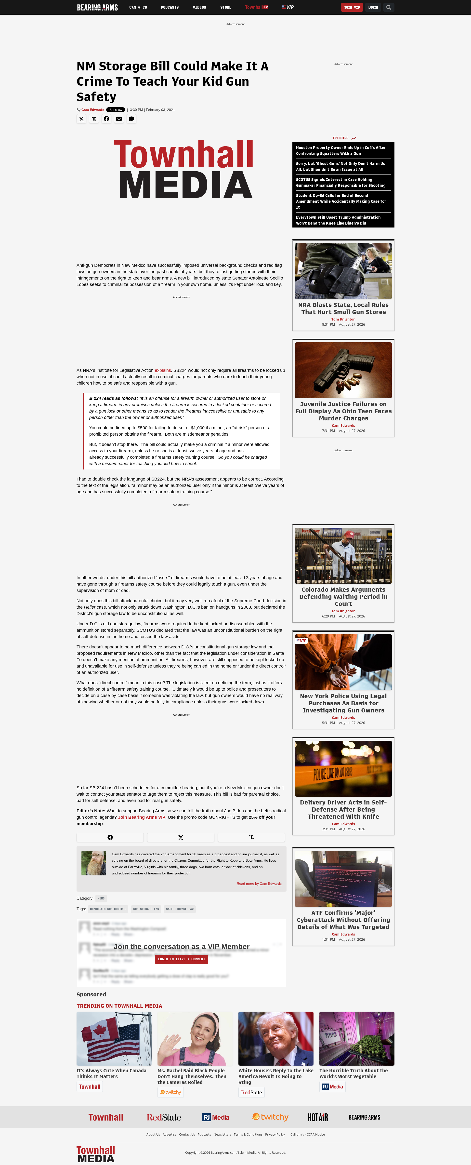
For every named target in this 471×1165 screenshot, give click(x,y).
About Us (153, 1134)
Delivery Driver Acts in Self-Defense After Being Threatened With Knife (343, 809)
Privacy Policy (275, 1134)
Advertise (169, 1134)
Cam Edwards (92, 110)
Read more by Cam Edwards (259, 883)
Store (225, 7)
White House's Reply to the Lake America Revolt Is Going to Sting (276, 1076)
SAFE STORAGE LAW (180, 909)
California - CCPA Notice (307, 1134)
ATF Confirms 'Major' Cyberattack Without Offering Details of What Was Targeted (343, 920)
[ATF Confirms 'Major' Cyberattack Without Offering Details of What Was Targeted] (343, 879)
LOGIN (373, 7)
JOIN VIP (352, 7)
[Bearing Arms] (97, 7)
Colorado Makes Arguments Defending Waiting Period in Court (343, 596)
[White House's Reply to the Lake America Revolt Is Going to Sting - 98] (276, 1039)
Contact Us (187, 1134)
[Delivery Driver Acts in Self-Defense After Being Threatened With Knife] (343, 768)
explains (163, 370)
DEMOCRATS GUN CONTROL (108, 909)
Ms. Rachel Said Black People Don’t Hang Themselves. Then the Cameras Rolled (191, 1076)
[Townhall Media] (96, 1154)
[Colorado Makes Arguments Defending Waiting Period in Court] (343, 556)
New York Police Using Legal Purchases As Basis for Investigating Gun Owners (343, 703)
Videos (199, 7)
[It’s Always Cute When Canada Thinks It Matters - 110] (114, 1039)
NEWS (101, 898)
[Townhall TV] (256, 7)
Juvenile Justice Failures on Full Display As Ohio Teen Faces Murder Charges (343, 411)
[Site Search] (388, 7)
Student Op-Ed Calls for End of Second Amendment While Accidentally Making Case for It (341, 201)
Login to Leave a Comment (181, 959)
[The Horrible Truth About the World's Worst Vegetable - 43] (356, 1039)
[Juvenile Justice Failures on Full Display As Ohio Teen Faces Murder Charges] (343, 370)
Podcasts (170, 7)
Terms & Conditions (248, 1134)
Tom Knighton (343, 319)
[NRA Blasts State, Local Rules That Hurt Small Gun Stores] (343, 271)
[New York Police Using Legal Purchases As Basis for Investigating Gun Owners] (343, 662)
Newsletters (222, 1134)
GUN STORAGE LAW (146, 909)
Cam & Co (138, 7)
